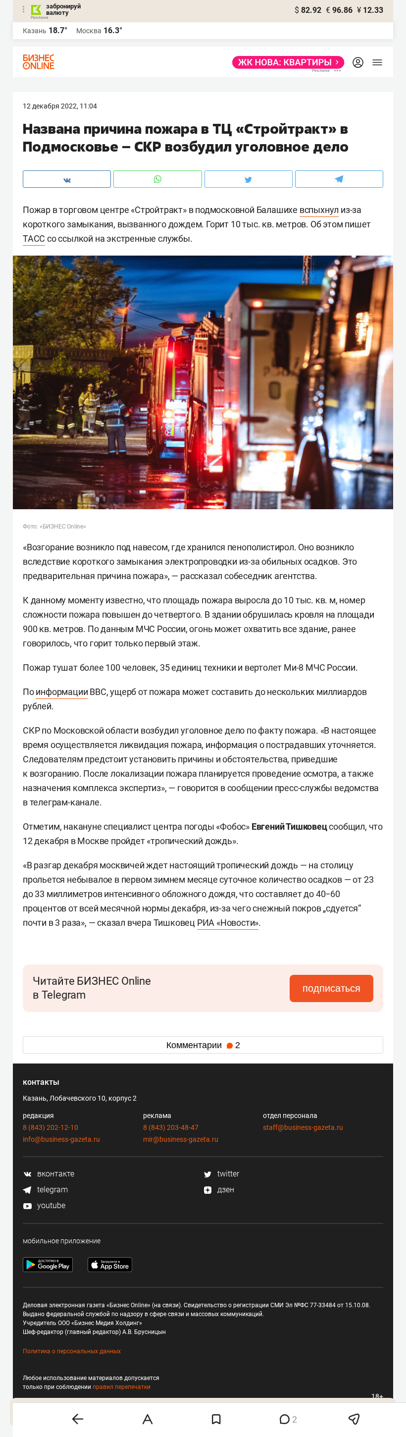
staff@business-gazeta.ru (303, 1127)
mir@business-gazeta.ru (180, 1139)
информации (62, 692)
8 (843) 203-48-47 (171, 1127)
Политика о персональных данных (72, 1351)
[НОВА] (285, 62)
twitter (227, 1173)
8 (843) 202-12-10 (50, 1127)
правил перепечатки (122, 1387)
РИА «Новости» (227, 922)
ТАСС (34, 238)
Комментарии (203, 1045)
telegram (51, 1189)
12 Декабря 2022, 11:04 (60, 106)
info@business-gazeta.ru (61, 1139)
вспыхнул (319, 210)
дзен (224, 1189)
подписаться (331, 988)
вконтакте (54, 1173)
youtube (50, 1205)
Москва (89, 31)
